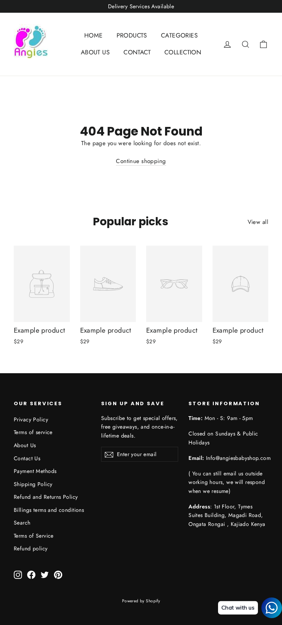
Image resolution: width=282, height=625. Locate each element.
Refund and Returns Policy (46, 497)
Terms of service (33, 432)
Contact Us (27, 458)
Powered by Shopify (141, 601)
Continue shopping (141, 161)
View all (258, 222)
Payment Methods (35, 471)
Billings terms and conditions (49, 510)
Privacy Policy (31, 419)
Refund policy (31, 548)
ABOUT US (95, 52)
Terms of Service (34, 536)
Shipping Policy (33, 484)
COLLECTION (182, 52)
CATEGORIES (179, 35)
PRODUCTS (132, 35)
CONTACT (137, 52)
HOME (93, 35)
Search (22, 523)
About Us (25, 445)
